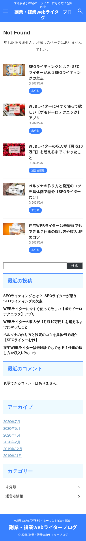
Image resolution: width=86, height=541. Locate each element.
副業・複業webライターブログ (43, 15)
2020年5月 (11, 428)
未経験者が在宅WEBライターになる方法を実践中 (43, 520)
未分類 (11, 487)
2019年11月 (12, 456)
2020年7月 (11, 422)
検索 (74, 265)
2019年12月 (12, 449)
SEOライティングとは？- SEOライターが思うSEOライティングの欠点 (55, 72)
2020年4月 (11, 435)
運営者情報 (14, 496)
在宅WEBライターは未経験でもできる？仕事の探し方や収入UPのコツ (56, 231)
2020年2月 (11, 442)
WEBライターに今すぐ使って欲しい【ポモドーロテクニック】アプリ (55, 111)
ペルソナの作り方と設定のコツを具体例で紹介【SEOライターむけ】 (55, 191)
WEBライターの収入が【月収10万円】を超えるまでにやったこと (56, 151)
